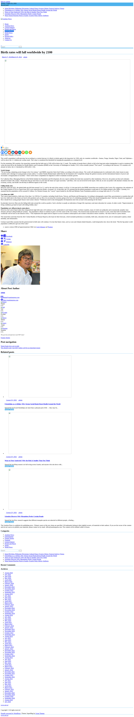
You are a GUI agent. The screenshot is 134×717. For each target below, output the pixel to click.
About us (7, 38)
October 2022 (9, 654)
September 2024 (10, 613)
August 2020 (9, 700)
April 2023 (8, 643)
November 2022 (10, 652)
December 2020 (10, 693)
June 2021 (8, 682)
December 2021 (10, 672)
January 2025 (9, 606)
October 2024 (9, 612)
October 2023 (9, 633)
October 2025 (9, 590)
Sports (7, 34)
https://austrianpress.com (10, 300)
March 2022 (8, 666)
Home (7, 24)
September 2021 (10, 677)
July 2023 (8, 638)
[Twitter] (6, 152)
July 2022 (8, 659)
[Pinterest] (16, 152)
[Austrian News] (1, 20)
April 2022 (8, 664)
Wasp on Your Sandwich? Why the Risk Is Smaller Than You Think (26, 12)
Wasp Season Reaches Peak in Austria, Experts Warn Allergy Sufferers (27, 15)
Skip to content (5, 1)
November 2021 (10, 673)
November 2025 (10, 589)
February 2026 (9, 583)
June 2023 (8, 640)
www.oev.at (4, 705)
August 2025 (9, 594)
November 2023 (10, 631)
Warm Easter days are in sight (10, 346)
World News (9, 33)
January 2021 (9, 691)
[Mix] (23, 152)
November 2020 (10, 695)
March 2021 (8, 687)
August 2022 (9, 657)
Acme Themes (39, 713)
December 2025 (10, 587)
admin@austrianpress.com (11, 297)
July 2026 (8, 574)
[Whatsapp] (26, 152)
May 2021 (8, 684)
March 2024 (8, 624)
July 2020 (8, 702)
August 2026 (9, 573)
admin (25, 57)
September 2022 (10, 656)
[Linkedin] (13, 152)
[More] (30, 152)
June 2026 (8, 576)
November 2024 (10, 610)
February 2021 (9, 689)
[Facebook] (2, 152)
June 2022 (8, 661)
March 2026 (8, 581)
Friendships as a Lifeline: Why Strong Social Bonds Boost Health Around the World (31, 10)
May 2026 (8, 578)
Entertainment (9, 536)
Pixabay (50, 227)
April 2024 (8, 622)
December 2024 (10, 608)
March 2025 (8, 603)
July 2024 (8, 617)
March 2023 (8, 645)
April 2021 (8, 686)
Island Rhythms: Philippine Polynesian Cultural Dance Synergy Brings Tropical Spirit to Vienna (34, 8)
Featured (7, 540)
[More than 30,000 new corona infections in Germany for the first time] (1, 43)
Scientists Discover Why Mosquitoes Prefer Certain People (23, 14)
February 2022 (9, 668)
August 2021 (9, 679)
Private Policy (9, 36)
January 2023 (9, 649)
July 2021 (8, 680)
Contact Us (8, 40)
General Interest (10, 27)
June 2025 (8, 597)
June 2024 (8, 619)
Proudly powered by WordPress (11, 713)
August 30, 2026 (11, 400)
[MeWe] (19, 152)
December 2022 (10, 650)
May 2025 (8, 599)
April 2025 (8, 601)
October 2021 (9, 675)
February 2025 (9, 604)
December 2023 (10, 629)
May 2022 (8, 663)
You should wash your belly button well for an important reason (20, 348)
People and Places (10, 29)
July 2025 (8, 596)
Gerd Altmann (40, 227)
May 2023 (8, 642)
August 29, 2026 (11, 512)
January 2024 (9, 627)
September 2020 (10, 698)
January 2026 (9, 585)
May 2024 (8, 620)
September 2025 (10, 592)
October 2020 (9, 696)
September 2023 (10, 634)
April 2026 (8, 580)
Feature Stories (9, 31)
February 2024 (9, 626)
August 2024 (9, 615)
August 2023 (9, 636)
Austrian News (9, 26)
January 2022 (9, 670)
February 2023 (9, 647)
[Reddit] (9, 152)
